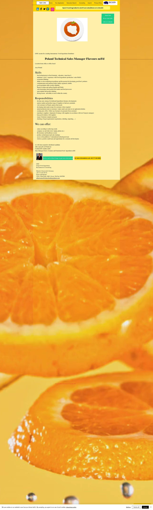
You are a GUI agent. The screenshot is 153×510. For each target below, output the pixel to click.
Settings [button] (128, 507)
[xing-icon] (47, 9)
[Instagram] (52, 9)
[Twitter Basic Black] (44, 9)
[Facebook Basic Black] (41, 9)
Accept (145, 507)
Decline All (136, 507)
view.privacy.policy (71, 507)
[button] (87, 158)
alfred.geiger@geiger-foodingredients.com (48, 178)
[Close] (151, 507)
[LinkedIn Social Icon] (37, 9)
